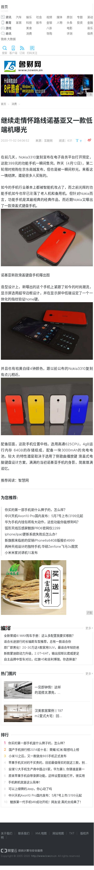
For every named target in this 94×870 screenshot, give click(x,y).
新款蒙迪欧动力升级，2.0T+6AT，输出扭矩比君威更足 (41, 653)
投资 (80, 22)
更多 (88, 628)
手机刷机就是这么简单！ (25, 782)
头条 (69, 22)
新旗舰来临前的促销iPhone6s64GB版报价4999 (40, 540)
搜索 (4, 53)
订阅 (22, 53)
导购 (49, 33)
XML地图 (41, 833)
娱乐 (29, 17)
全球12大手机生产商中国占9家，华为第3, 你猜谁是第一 (47, 769)
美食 (29, 28)
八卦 (49, 28)
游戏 (8, 28)
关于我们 (6, 833)
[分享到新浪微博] (89, 140)
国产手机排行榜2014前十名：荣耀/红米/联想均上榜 (44, 749)
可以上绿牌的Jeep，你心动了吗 (30, 789)
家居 (19, 22)
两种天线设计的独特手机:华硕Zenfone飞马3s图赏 (41, 546)
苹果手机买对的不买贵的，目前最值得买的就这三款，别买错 (50, 762)
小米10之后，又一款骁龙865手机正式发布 (38, 756)
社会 (39, 17)
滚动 (90, 17)
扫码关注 (32, 53)
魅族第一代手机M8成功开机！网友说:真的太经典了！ (46, 802)
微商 (4, 39)
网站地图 (58, 833)
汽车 (19, 17)
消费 (29, 33)
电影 (69, 28)
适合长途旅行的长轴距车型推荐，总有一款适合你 (37, 641)
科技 (29, 22)
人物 (59, 22)
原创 (69, 17)
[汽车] (5, 628)
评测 (69, 33)
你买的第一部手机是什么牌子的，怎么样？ (36, 510)
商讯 (8, 33)
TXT (71, 833)
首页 (5, 9)
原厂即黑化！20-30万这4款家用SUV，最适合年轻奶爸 (41, 647)
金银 (49, 22)
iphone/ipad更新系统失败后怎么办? (31, 534)
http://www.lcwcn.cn (43, 856)
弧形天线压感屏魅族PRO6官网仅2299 (32, 528)
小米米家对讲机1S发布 (21, 553)
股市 (39, 22)
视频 (49, 17)
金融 (90, 22)
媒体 (59, 17)
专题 (80, 17)
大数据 (11, 39)
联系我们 (23, 833)
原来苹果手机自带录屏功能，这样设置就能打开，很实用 (47, 775)
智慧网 (23, 480)
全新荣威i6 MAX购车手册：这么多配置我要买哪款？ (39, 635)
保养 (90, 33)
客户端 (13, 53)
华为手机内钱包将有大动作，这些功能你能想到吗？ (42, 522)
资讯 (8, 17)
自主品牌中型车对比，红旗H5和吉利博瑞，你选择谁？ (41, 659)
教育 (8, 22)
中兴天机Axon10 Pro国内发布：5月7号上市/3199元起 (44, 516)
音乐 (90, 28)
